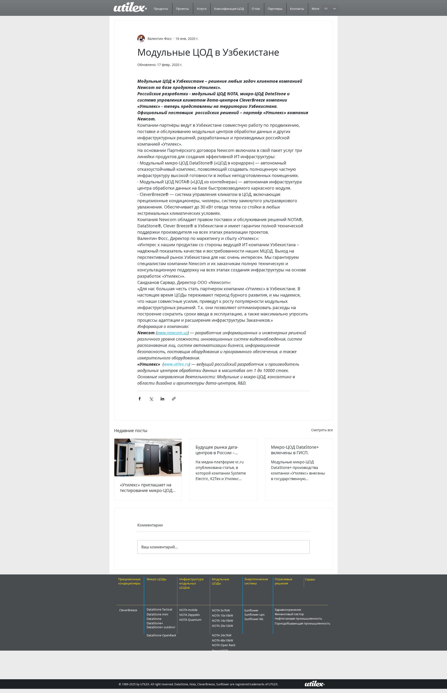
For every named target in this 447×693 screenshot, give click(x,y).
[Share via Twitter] (151, 398)
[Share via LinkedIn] (162, 398)
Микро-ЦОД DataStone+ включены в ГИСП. (295, 449)
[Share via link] (174, 398)
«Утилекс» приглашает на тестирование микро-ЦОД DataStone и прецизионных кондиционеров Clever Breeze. (147, 487)
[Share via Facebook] (139, 398)
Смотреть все (322, 430)
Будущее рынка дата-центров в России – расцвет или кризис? (217, 449)
